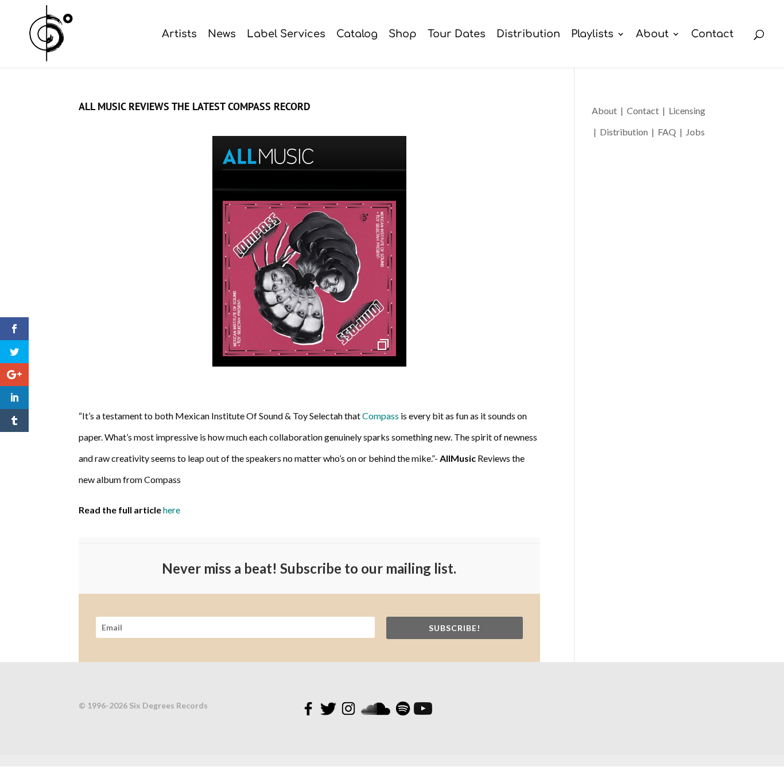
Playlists (592, 35)
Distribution (528, 35)
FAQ (669, 131)
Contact (712, 35)
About (652, 35)
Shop (403, 35)
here (171, 509)
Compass (381, 415)
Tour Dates (457, 35)
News (222, 35)
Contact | (648, 110)
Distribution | (628, 131)
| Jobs (692, 131)
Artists (179, 35)
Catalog (357, 35)
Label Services (286, 35)
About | (609, 110)
